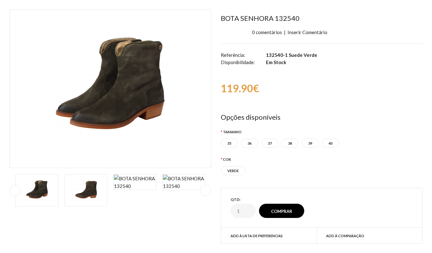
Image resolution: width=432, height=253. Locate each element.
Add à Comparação (345, 236)
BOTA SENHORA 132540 (260, 18)
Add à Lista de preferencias (257, 236)
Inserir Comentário (307, 32)
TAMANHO (232, 132)
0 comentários (267, 32)
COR (227, 159)
